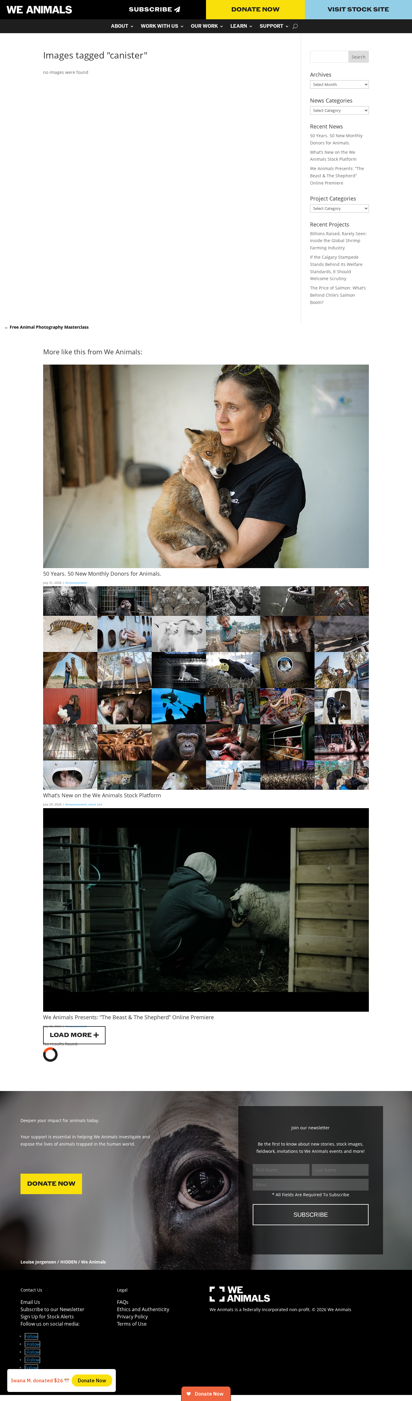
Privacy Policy (132, 1316)
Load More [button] (71, 1035)
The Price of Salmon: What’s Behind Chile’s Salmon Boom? (338, 295)
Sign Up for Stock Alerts (47, 1316)
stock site (95, 804)
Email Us (30, 1302)
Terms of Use (132, 1323)
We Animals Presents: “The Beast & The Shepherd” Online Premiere (337, 176)
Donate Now (255, 10)
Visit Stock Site (358, 10)
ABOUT (119, 27)
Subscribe (150, 10)
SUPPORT (271, 27)
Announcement (76, 582)
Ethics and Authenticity (143, 1309)
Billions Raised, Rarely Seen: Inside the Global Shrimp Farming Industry (338, 241)
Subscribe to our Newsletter (52, 1309)
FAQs (122, 1302)
